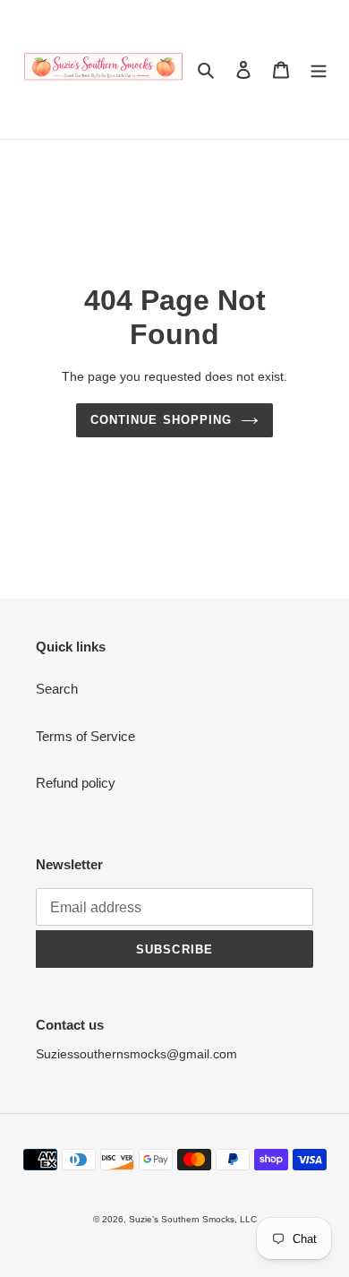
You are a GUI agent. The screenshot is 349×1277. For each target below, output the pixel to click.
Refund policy (75, 782)
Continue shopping (161, 420)
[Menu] (318, 69)
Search (57, 688)
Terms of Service (85, 736)
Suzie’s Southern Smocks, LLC (193, 1219)
